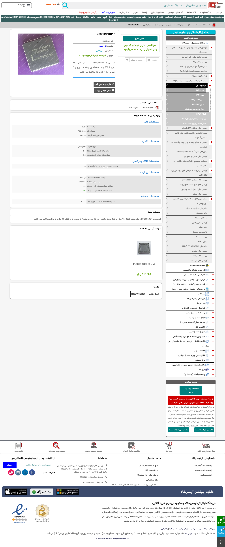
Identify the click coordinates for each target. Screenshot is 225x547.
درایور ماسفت (201, 213)
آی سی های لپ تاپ (199, 260)
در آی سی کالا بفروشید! (88, 12)
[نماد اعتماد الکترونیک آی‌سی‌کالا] (19, 513)
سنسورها (201, 303)
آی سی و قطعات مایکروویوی (193, 270)
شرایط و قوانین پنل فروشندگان (147, 475)
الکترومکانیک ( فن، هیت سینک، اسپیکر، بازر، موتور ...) (188, 344)
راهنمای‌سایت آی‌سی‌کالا (203, 465)
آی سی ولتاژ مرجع (200, 61)
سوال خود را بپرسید (103, 90)
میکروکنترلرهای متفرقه (194, 109)
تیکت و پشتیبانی (152, 480)
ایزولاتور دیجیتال (200, 218)
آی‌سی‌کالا (188, 533)
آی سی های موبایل (199, 194)
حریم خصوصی (196, 528)
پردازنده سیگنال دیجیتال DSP (194, 118)
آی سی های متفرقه (199, 251)
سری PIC (200, 95)
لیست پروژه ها (191, 382)
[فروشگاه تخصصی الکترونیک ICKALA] (216, 4)
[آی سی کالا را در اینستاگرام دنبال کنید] (18, 472)
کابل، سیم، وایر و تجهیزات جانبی (191, 355)
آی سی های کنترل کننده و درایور (194, 189)
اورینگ (202, 369)
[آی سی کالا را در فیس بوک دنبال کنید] (32, 472)
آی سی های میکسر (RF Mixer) (194, 180)
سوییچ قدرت (202, 203)
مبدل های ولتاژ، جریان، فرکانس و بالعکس (190, 199)
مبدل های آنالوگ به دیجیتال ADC (193, 66)
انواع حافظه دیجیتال (199, 76)
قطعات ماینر (200, 350)
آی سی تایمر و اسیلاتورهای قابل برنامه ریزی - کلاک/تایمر (189, 173)
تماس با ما (173, 528)
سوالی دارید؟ (124, 12)
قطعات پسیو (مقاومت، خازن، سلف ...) (189, 284)
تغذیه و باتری (199, 327)
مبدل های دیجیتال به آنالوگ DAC (193, 71)
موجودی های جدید (197, 265)
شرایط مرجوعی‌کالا (151, 470)
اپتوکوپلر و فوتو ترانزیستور (194, 274)
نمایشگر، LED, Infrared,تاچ (193, 308)
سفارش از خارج (157, 12)
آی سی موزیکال (201, 236)
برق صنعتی (200, 360)
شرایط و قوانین (184, 528)
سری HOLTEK (198, 104)
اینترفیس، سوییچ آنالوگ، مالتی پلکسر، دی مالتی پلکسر (190, 163)
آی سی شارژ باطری (199, 222)
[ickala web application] (67, 492)
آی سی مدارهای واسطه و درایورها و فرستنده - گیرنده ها (189, 145)
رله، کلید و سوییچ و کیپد (195, 312)
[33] (16, 491)
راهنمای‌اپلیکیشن (206, 475)
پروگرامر (201, 293)
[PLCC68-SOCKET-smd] (144, 248)
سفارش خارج (140, 38)
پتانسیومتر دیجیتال (199, 232)
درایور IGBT (202, 241)
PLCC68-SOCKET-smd (144, 264)
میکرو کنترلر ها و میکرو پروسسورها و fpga (169, 25)
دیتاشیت (218, 12)
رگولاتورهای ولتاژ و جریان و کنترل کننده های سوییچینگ (189, 50)
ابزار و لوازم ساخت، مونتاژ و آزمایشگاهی (188, 336)
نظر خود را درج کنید (103, 84)
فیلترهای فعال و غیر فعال (196, 208)
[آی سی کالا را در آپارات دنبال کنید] (11, 472)
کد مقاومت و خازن (175, 12)
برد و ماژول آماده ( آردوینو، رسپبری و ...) (188, 289)
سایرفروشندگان (108, 12)
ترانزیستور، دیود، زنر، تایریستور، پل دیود (188, 279)
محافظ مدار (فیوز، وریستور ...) (192, 322)
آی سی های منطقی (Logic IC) (194, 128)
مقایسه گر (203, 227)
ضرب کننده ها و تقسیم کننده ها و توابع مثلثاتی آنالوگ (191, 135)
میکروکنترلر (147, 25)
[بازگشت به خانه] (212, 25)
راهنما (144, 12)
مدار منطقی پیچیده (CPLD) (194, 123)
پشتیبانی (164, 528)
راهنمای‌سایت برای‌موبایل (203, 470)
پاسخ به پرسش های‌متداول (148, 465)
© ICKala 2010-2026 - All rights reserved (112, 538)
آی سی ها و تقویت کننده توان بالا (193, 184)
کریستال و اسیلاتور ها (196, 298)
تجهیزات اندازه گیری (197, 331)
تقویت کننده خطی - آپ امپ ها (194, 57)
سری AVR (200, 90)
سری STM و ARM (196, 99)
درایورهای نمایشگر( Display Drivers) (192, 151)
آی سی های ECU (200, 255)
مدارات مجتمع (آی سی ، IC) (197, 25)
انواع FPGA (201, 114)
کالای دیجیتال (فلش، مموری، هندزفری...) (188, 365)
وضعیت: (109, 45)
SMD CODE (191, 12)
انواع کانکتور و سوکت (196, 317)
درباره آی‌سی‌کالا (210, 528)
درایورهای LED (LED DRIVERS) (194, 246)
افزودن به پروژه (137, 60)
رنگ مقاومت (205, 12)
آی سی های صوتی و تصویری (195, 156)
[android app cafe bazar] (41, 492)
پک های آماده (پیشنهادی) (194, 374)
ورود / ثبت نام (51, 4)
